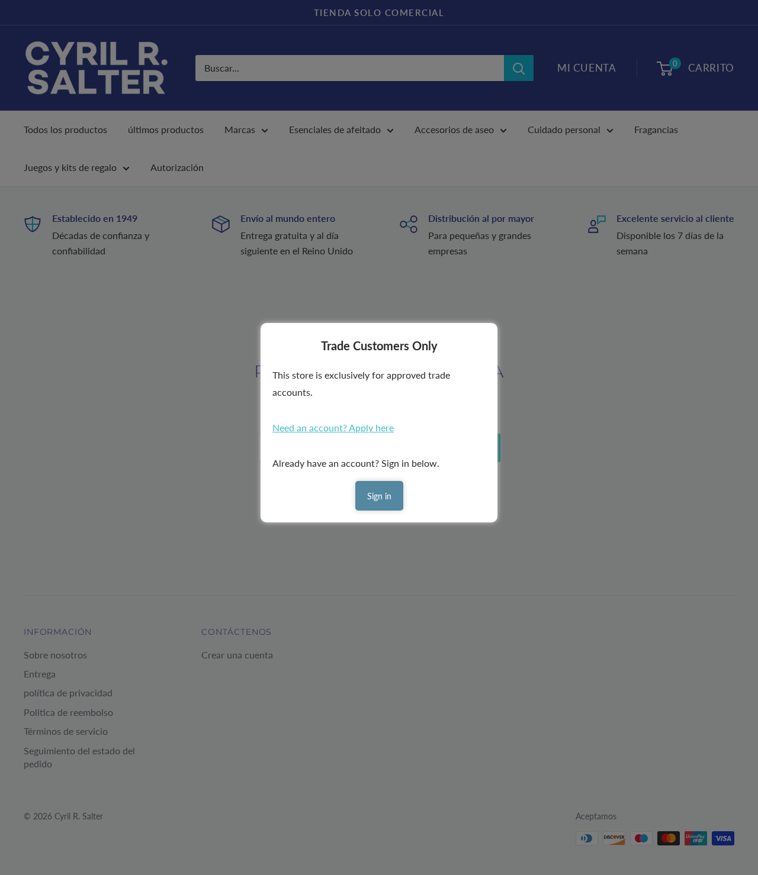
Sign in (379, 496)
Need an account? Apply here (333, 427)
